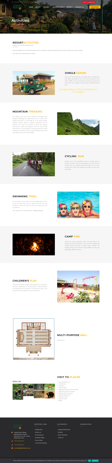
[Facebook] (97, 2)
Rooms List (38, 432)
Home (31, 7)
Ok (89, 460)
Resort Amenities (62, 435)
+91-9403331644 (19, 445)
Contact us (79, 7)
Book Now (95, 7)
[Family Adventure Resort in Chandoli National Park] (16, 7)
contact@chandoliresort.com (22, 2)
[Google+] (100, 2)
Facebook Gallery (39, 437)
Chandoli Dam (38, 429)
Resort (69, 7)
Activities (60, 432)
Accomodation (58, 7)
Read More (95, 460)
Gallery (46, 7)
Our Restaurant (39, 435)
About (37, 7)
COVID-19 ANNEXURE (89, 2)
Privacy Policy (39, 440)
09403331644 (38, 2)
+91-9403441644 (19, 441)
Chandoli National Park (64, 429)
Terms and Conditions (41, 443)
